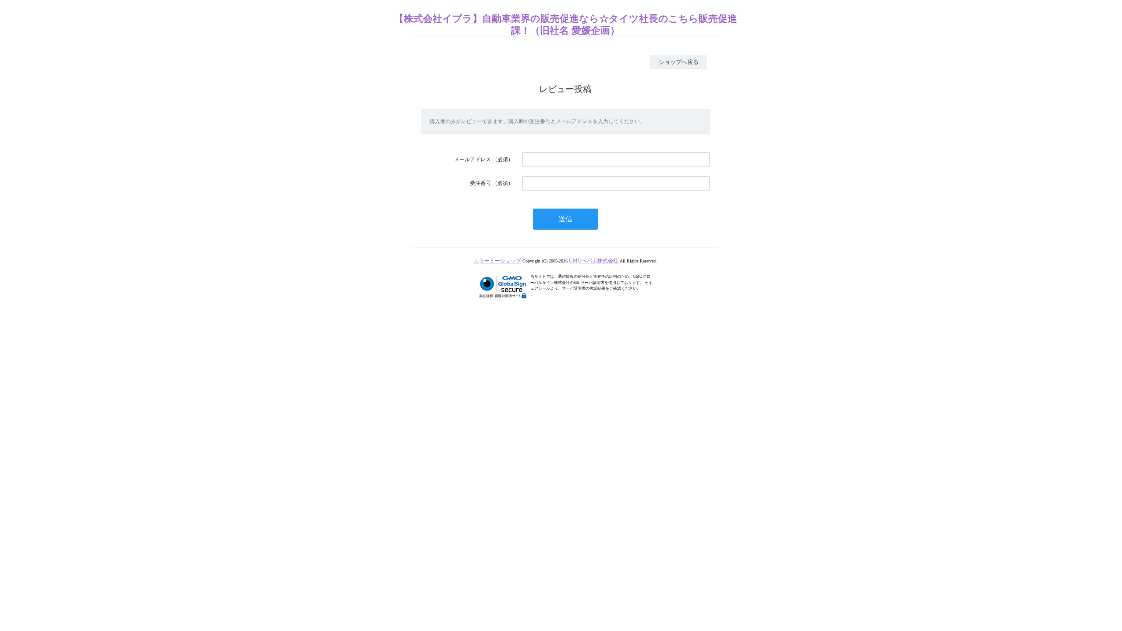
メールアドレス (472, 159)
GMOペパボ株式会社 (593, 261)
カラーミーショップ (497, 261)
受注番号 (480, 183)
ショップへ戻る (679, 62)
